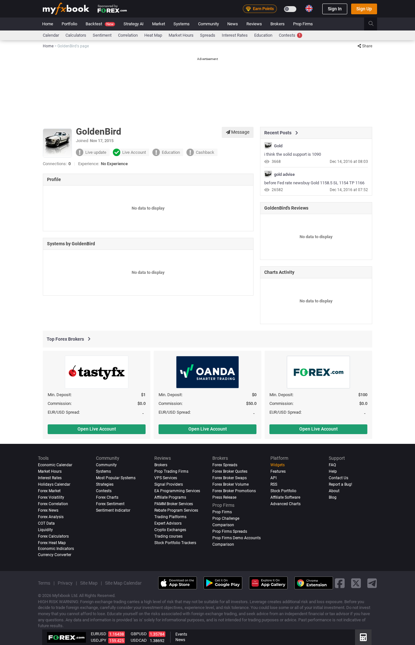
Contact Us (338, 478)
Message (239, 132)
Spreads (207, 35)
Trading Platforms (170, 517)
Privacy (65, 583)
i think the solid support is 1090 (292, 154)
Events (181, 634)
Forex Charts (107, 497)
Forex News (48, 510)
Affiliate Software (285, 497)
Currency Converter (54, 555)
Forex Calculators (53, 536)
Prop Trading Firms (171, 471)
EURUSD (98, 633)
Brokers (277, 23)
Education (263, 35)
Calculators (75, 35)
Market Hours (181, 35)
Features (278, 471)
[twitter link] (356, 583)
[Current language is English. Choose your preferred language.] (308, 8)
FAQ (332, 465)
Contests (290, 35)
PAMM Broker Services (173, 504)
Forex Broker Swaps (229, 478)
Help (333, 471)
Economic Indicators (56, 548)
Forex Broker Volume (230, 484)
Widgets (277, 465)
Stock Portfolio (283, 491)
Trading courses (168, 536)
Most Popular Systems (116, 478)
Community (208, 23)
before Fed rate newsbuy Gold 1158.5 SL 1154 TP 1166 (314, 182)
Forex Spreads (224, 465)
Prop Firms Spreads (229, 531)
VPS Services (165, 478)
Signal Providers (168, 484)
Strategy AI (134, 23)
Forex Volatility (51, 497)
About (334, 491)
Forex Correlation (53, 504)
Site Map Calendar (123, 583)
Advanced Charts (285, 504)
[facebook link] (340, 583)
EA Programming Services (177, 491)
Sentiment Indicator (113, 510)
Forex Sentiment (110, 504)
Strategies (104, 484)
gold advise (284, 174)
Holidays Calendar (54, 484)
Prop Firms (303, 23)
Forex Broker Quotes (229, 471)
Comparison (223, 544)
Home (47, 23)
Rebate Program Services (176, 510)
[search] (374, 24)
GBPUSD (139, 633)
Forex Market (49, 491)
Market (158, 23)
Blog (333, 497)
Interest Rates (235, 35)
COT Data (46, 523)
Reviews (254, 23)
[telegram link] (372, 583)
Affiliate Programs (170, 497)
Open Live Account (96, 429)
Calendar (51, 35)
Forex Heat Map (52, 543)
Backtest (99, 23)
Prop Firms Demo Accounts (236, 538)
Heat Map (153, 35)
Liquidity (45, 530)
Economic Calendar (55, 465)
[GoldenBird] (268, 146)
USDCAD (139, 640)
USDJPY (98, 640)
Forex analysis (51, 517)
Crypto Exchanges (170, 530)
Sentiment (102, 35)
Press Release (224, 497)
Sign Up (364, 8)
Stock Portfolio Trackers (175, 543)
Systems (181, 23)
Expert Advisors (168, 523)
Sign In (335, 8)
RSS (273, 484)
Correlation (128, 35)
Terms (44, 583)
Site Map (89, 583)
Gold (278, 146)
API (273, 478)
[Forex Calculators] (363, 637)
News (232, 23)
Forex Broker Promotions (234, 491)
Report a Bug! (340, 484)
